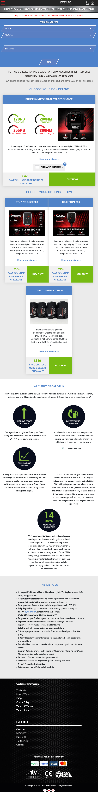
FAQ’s (19, 698)
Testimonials (72, 8)
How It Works (23, 694)
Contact (90, 8)
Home (7, 8)
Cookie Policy (22, 702)
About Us (35, 8)
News (27, 8)
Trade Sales (21, 690)
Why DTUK (17, 8)
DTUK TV (21, 732)
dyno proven (30, 611)
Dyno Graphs (47, 8)
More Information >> (49, 159)
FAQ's (82, 8)
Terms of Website (24, 706)
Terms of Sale (22, 710)
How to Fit (60, 8)
